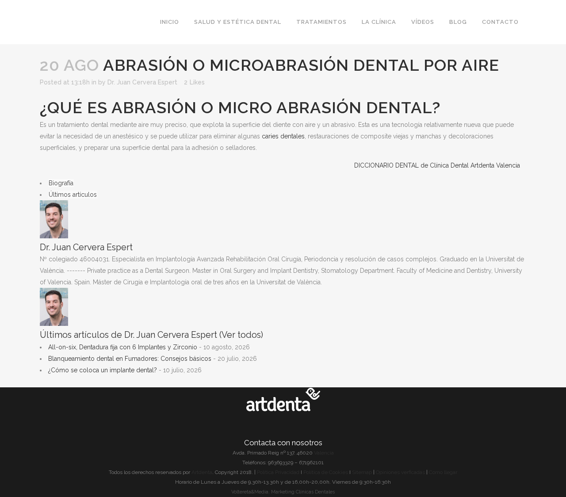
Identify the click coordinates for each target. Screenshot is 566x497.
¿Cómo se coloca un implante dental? (102, 370)
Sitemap (362, 472)
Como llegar (443, 472)
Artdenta (201, 472)
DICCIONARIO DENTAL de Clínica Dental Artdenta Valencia (437, 165)
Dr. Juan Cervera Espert (142, 82)
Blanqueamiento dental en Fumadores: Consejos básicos (129, 358)
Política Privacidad (278, 472)
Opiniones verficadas (400, 472)
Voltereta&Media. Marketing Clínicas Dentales (283, 492)
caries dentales (283, 136)
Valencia (324, 453)
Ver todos (241, 335)
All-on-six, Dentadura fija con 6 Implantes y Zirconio (122, 347)
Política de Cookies (325, 472)
